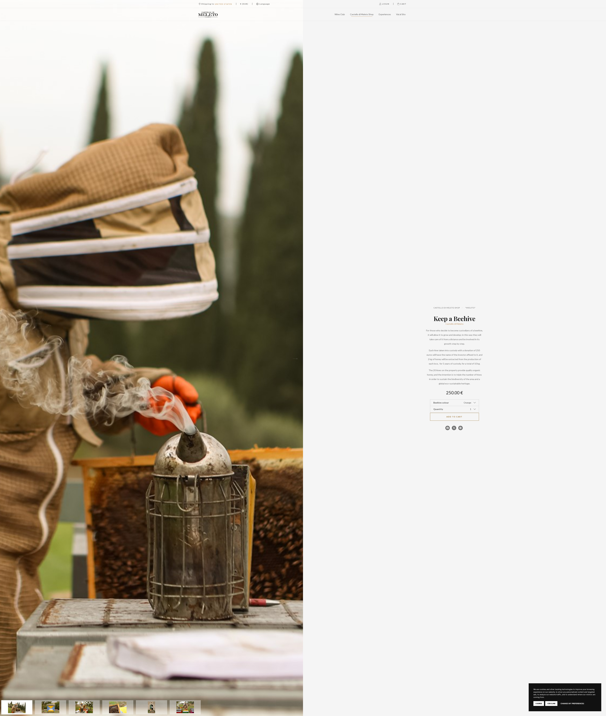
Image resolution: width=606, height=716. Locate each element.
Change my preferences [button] (572, 703)
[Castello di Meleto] (213, 14)
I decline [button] (551, 703)
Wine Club (340, 14)
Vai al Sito (401, 14)
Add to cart (454, 417)
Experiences (385, 14)
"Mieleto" (470, 308)
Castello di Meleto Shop (362, 14)
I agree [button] (538, 703)
